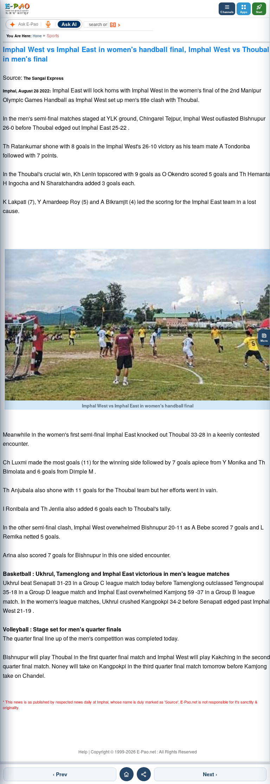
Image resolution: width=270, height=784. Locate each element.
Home (37, 35)
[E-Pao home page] (127, 774)
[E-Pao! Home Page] (17, 9)
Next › (210, 774)
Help (83, 751)
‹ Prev (60, 774)
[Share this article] (144, 774)
